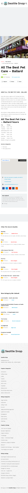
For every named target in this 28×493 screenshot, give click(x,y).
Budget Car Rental (5, 468)
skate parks (4, 416)
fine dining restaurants (6, 390)
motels (2, 378)
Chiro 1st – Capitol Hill (6, 470)
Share (12, 81)
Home (2, 61)
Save (20, 81)
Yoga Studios (4, 400)
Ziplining (3, 421)
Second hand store (15, 334)
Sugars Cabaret (5, 433)
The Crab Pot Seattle (6, 428)
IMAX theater (15, 307)
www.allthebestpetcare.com (11, 184)
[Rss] (12, 485)
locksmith (3, 402)
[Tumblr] (13, 188)
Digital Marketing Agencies (7, 409)
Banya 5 (3, 444)
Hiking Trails (4, 404)
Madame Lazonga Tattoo (7, 477)
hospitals (3, 385)
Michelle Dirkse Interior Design (8, 475)
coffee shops (4, 374)
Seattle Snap (12, 487)
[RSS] (16, 188)
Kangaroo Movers (5, 473)
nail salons (3, 371)
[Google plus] (10, 188)
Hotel (13, 300)
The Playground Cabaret (7, 449)
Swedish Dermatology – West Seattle (10, 447)
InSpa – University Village (7, 437)
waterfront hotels (5, 411)
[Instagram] (9, 485)
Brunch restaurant (16, 320)
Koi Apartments (5, 459)
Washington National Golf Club (8, 456)
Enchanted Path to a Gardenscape (9, 466)
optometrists (4, 418)
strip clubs (3, 383)
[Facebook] (3, 188)
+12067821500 (7, 181)
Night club (13, 327)
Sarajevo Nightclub (5, 430)
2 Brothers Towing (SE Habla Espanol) (10, 463)
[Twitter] (7, 188)
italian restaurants (5, 392)
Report (5, 81)
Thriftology (3, 435)
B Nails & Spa (4, 440)
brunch (3, 407)
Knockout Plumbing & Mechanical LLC (10, 461)
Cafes (2, 376)
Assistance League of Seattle (8, 442)
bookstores (3, 381)
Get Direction (23, 160)
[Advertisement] (14, 22)
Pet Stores (8, 61)
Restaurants (4, 388)
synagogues (4, 414)
